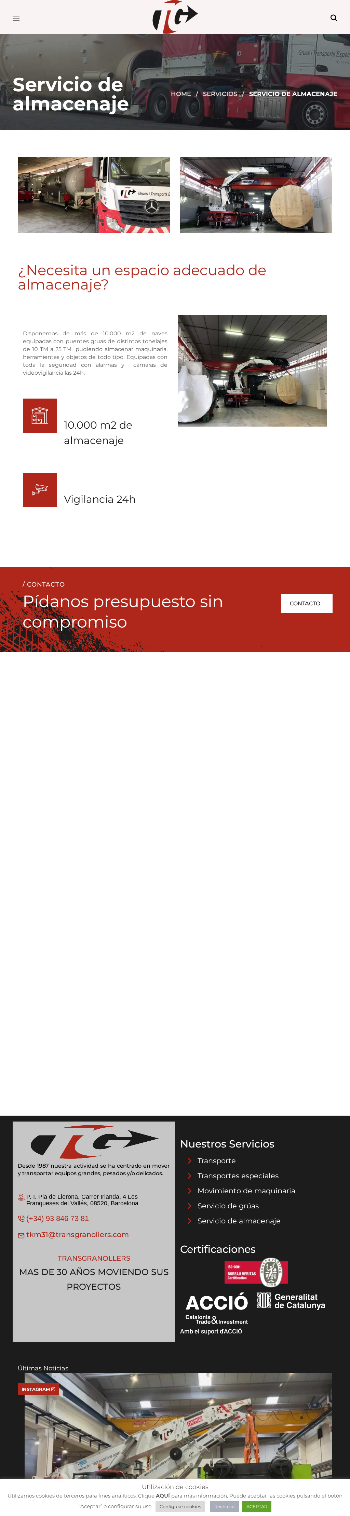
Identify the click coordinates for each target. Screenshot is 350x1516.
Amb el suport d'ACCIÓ (211, 1331)
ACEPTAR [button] (256, 1506)
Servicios (220, 94)
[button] (334, 17)
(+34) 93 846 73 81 (57, 1218)
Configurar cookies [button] (180, 1506)
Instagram (36, 1389)
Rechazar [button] (224, 1506)
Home (181, 94)
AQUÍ (163, 1495)
